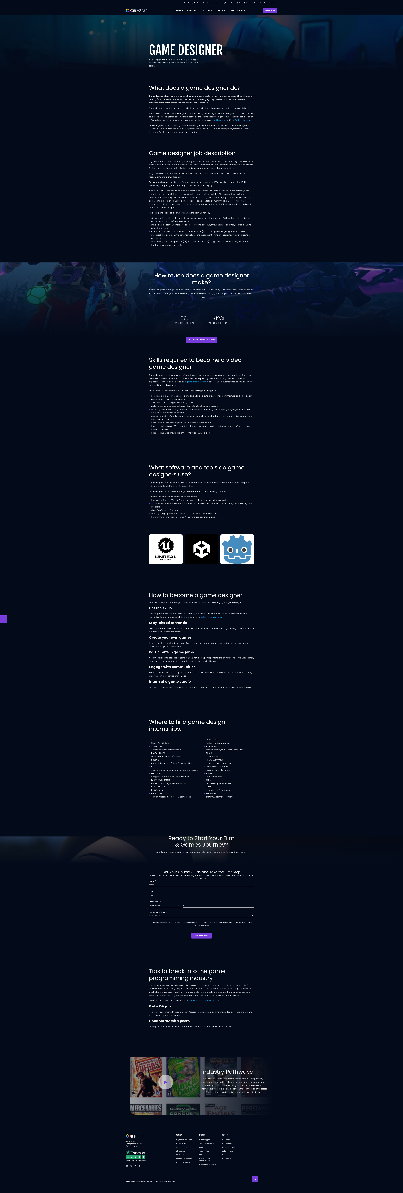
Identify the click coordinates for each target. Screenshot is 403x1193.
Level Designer (218, 120)
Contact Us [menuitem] (257, 3)
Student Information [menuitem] (270, 3)
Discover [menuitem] (206, 10)
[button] (165, 1082)
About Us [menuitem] (219, 10)
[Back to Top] (255, 1179)
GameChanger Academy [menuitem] (192, 3)
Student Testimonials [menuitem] (184, 1159)
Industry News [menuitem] (227, 1151)
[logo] (135, 1136)
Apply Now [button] (270, 10)
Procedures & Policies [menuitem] (207, 1164)
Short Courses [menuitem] (181, 1147)
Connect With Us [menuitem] (236, 10)
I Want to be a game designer (201, 340)
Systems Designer (243, 120)
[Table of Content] (3, 619)
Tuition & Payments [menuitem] (206, 1143)
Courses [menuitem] (177, 10)
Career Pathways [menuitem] (229, 1147)
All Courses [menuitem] (180, 1151)
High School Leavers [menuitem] (229, 3)
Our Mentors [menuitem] (227, 1143)
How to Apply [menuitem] (204, 1140)
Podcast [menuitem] (248, 3)
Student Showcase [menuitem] (183, 1155)
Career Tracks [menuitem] (181, 1143)
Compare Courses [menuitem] (183, 1162)
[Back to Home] (136, 10)
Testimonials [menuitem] (204, 1151)
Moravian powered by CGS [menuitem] (211, 3)
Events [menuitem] (241, 3)
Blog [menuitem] (201, 1147)
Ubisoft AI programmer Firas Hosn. (206, 1000)
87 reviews (142, 1161)
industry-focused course (212, 617)
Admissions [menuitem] (191, 10)
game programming (196, 381)
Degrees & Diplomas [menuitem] (184, 1140)
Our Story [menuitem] (226, 1140)
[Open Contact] (258, 10)
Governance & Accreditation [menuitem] (204, 1159)
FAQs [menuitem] (201, 1155)
